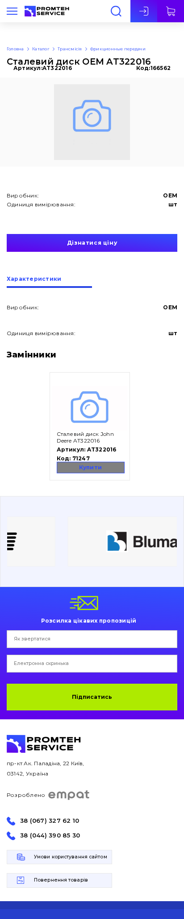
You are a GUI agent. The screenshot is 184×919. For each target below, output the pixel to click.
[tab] (49, 282)
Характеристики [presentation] (34, 279)
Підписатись (92, 696)
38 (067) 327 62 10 (49, 821)
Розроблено (26, 795)
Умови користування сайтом (70, 857)
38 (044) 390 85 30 (50, 835)
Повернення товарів (61, 880)
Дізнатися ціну (92, 242)
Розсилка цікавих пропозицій (88, 620)
